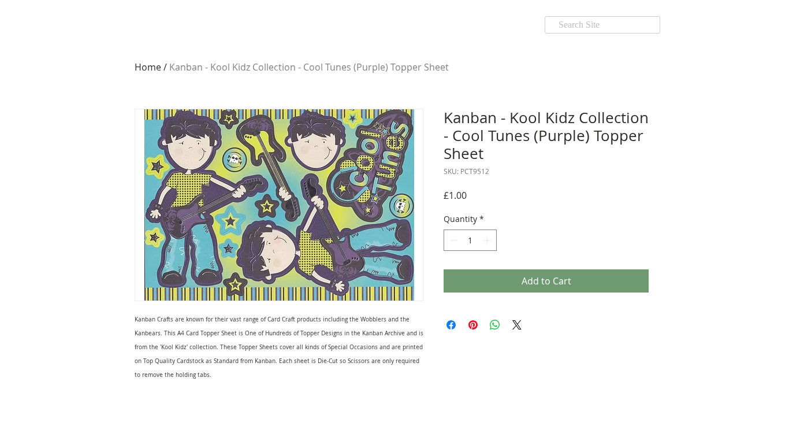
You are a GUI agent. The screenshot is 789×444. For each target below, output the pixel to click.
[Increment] (488, 240)
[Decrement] (452, 240)
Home (148, 67)
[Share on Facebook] (451, 325)
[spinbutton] (470, 240)
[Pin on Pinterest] (473, 325)
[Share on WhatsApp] (495, 325)
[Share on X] (517, 325)
